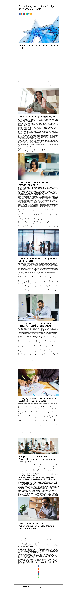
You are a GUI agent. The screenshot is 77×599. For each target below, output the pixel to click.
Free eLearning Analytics (18, 595)
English (40, 587)
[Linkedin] (23, 14)
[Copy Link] (30, 14)
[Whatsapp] (26, 14)
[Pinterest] (24, 14)
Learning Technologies (26, 586)
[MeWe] (38, 574)
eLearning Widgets (31, 595)
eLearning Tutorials (39, 595)
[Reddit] (22, 14)
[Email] (29, 14)
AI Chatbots (25, 595)
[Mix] (38, 575)
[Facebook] (19, 14)
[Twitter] (20, 14)
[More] (32, 14)
